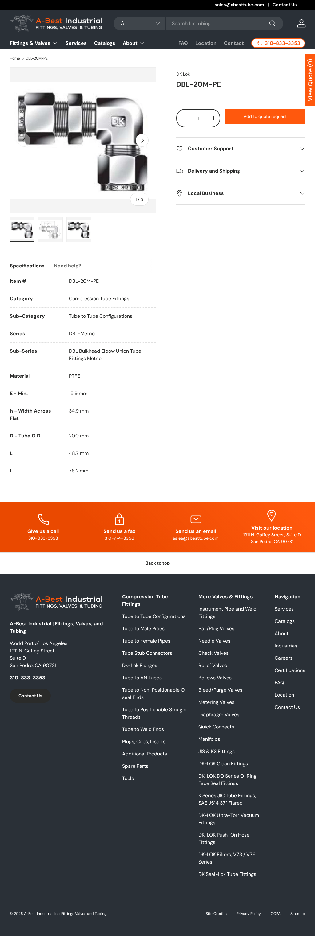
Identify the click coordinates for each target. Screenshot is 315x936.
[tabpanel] (83, 376)
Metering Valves (216, 702)
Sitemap (297, 913)
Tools (128, 778)
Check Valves (213, 653)
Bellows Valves (215, 677)
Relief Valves (212, 665)
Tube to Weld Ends (143, 729)
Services (76, 43)
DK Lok (183, 74)
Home (15, 58)
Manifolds (209, 739)
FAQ (183, 43)
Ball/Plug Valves (216, 628)
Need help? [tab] (67, 265)
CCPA (276, 913)
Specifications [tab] (27, 265)
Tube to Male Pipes (143, 628)
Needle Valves (214, 641)
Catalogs (104, 43)
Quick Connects (216, 727)
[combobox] (198, 23)
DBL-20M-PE (37, 58)
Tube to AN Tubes (142, 677)
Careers (284, 658)
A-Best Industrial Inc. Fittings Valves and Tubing (65, 913)
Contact (234, 43)
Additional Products (144, 754)
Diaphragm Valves (218, 714)
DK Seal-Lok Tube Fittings (227, 874)
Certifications (290, 670)
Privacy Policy (249, 913)
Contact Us (285, 4)
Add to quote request (265, 116)
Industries (286, 646)
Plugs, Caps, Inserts (143, 741)
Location (206, 43)
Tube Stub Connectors (147, 653)
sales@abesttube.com (239, 4)
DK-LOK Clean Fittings (223, 763)
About (282, 633)
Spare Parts (135, 766)
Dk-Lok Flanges (139, 665)
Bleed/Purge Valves (220, 690)
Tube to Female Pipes (146, 641)
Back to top (158, 563)
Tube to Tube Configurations (153, 616)
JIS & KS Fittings (216, 751)
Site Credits (216, 913)
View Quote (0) (310, 80)
